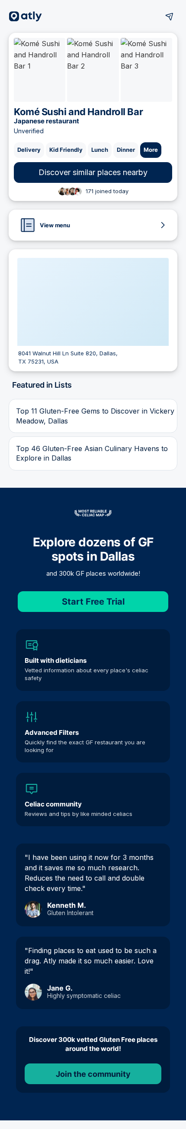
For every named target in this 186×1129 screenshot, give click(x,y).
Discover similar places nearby (93, 172)
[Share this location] (169, 16)
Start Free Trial (93, 601)
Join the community (93, 1074)
